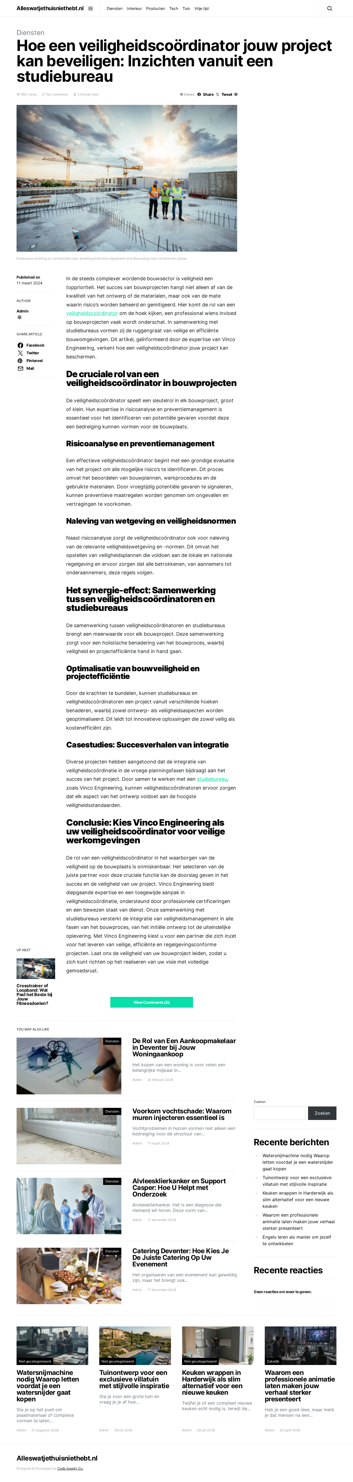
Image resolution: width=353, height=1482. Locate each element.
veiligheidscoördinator (92, 313)
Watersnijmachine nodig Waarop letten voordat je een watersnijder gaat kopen (298, 1162)
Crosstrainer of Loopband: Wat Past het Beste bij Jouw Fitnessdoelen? (34, 994)
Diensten (114, 8)
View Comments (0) (151, 1002)
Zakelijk (273, 1361)
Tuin (186, 8)
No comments (57, 94)
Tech (173, 8)
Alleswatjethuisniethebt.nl (50, 8)
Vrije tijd (201, 8)
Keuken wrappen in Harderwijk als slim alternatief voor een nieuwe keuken (298, 1199)
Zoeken (260, 1102)
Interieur (134, 8)
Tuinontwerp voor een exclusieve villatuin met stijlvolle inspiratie (297, 1181)
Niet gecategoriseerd (35, 1361)
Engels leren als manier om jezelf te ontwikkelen (297, 1240)
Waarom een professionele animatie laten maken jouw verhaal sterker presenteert (299, 1221)
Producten (155, 8)
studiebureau (212, 779)
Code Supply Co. (70, 1468)
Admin (22, 311)
